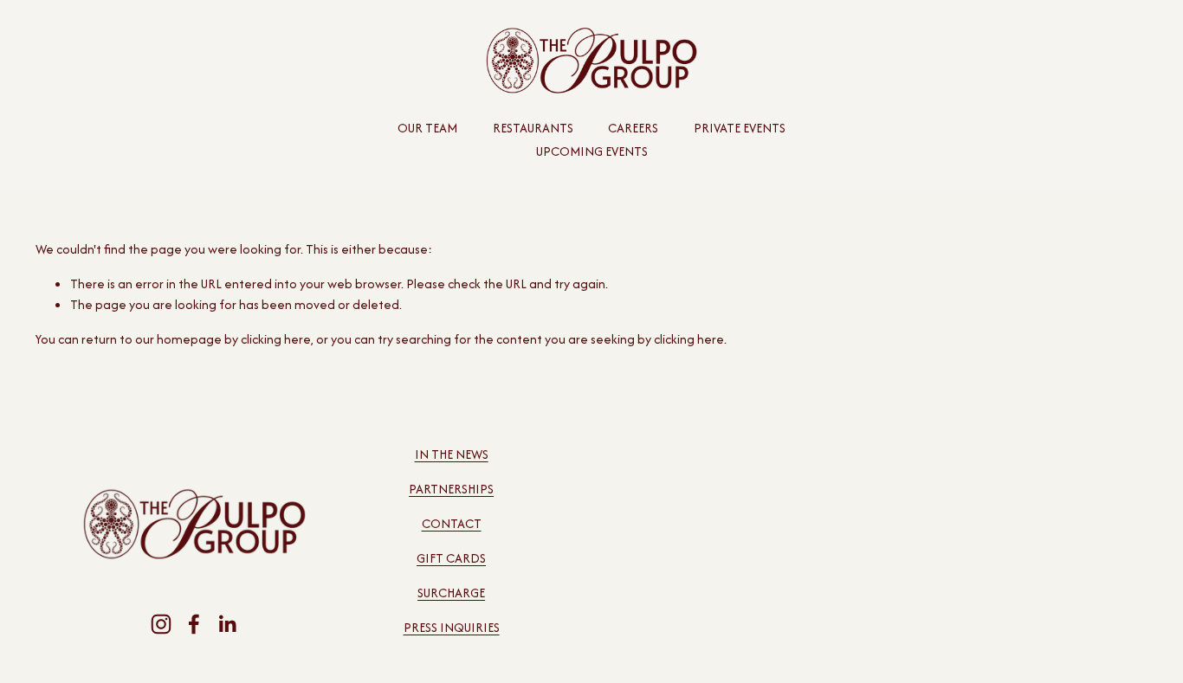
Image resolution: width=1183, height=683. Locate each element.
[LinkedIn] (227, 624)
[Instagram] (161, 624)
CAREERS (633, 128)
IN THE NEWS (451, 454)
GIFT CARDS (451, 558)
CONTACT (452, 523)
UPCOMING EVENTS (592, 151)
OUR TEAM (427, 128)
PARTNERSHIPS (451, 489)
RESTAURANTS (533, 128)
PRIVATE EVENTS (739, 128)
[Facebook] (194, 624)
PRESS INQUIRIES (452, 627)
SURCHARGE (451, 592)
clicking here (276, 339)
